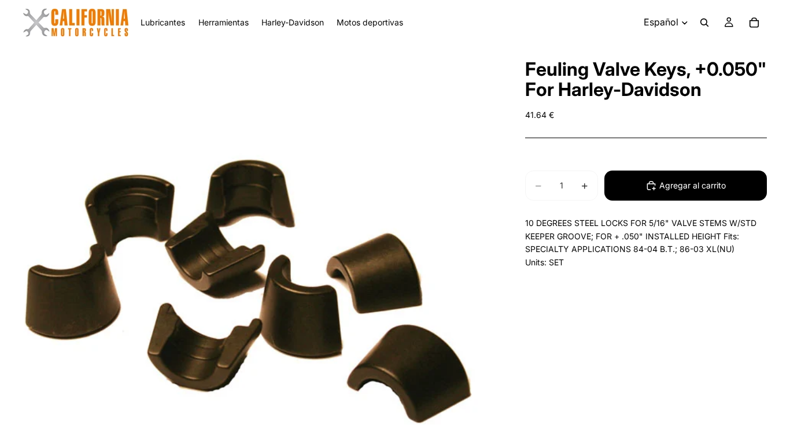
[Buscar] (704, 22)
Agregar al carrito (692, 185)
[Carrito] (754, 22)
